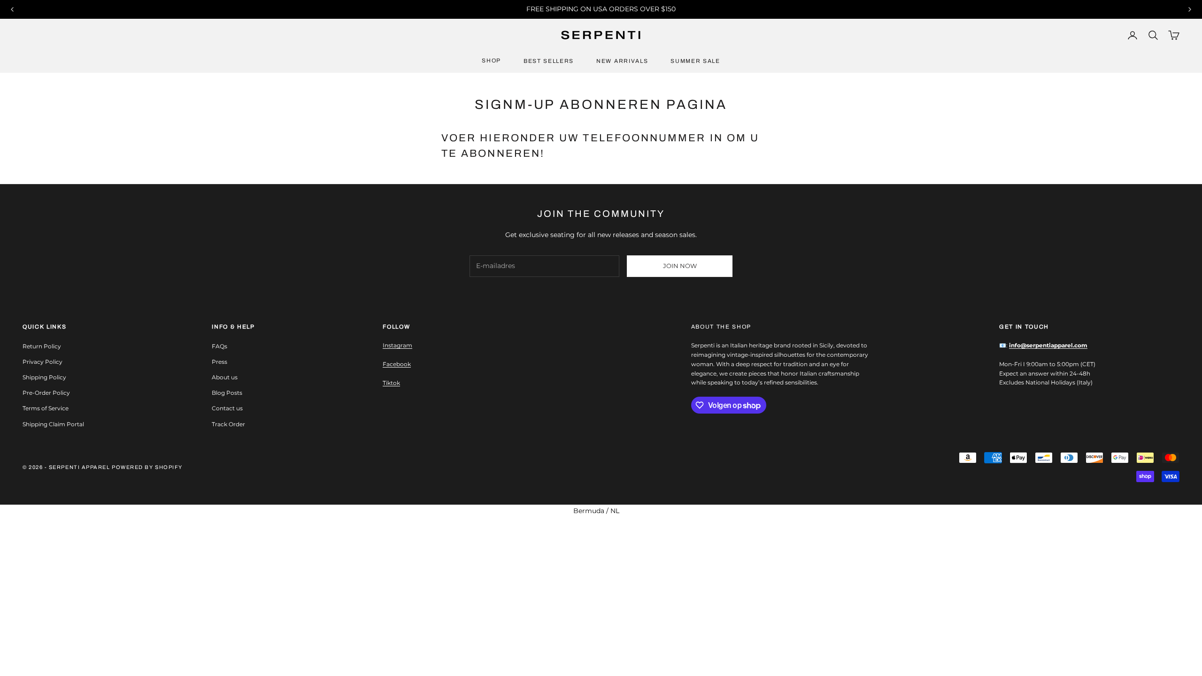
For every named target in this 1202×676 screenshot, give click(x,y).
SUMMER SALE (695, 61)
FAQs (219, 346)
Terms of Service (46, 408)
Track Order (228, 424)
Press (219, 361)
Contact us (227, 408)
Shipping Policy (44, 377)
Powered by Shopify (147, 467)
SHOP (491, 60)
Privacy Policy (42, 361)
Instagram (397, 345)
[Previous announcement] (12, 9)
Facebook (397, 364)
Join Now (680, 265)
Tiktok (391, 382)
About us (225, 377)
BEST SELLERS (549, 61)
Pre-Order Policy (46, 392)
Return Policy (42, 346)
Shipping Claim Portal (53, 424)
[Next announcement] (1189, 9)
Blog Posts (227, 392)
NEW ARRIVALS (622, 61)
